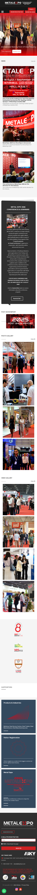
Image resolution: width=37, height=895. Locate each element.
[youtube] (20, 889)
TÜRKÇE (31, 9)
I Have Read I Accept (10, 844)
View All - (33, 61)
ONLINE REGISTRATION (17, 12)
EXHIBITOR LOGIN (30, 12)
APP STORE (4, 51)
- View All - (33, 339)
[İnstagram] (16, 889)
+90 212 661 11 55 (7, 864)
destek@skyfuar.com (19, 864)
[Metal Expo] (3, 693)
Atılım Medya (17, 885)
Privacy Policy (25, 885)
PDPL (4, 844)
